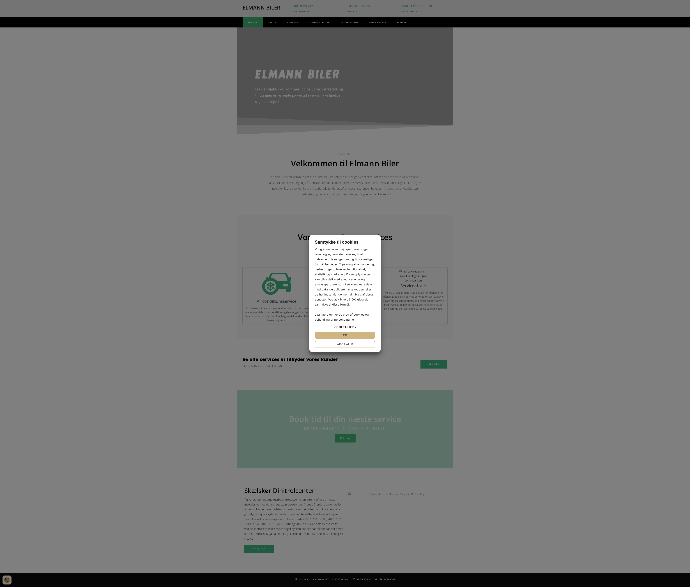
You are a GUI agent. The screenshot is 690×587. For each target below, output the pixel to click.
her (353, 319)
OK (345, 335)
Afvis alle (345, 344)
